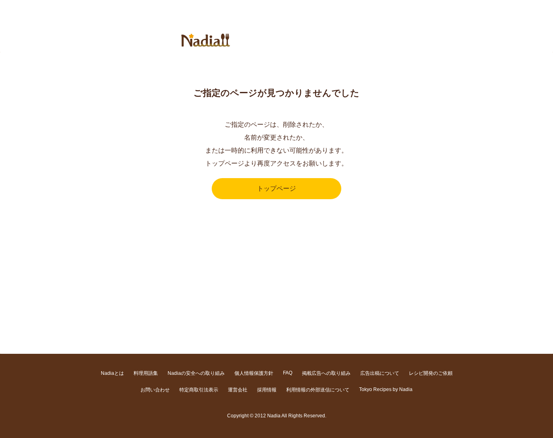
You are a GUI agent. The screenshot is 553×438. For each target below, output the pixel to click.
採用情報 (266, 390)
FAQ (287, 373)
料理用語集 (146, 373)
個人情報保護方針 (253, 373)
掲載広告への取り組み (326, 373)
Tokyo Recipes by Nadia (386, 389)
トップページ (276, 188)
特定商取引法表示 (198, 390)
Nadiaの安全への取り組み (196, 373)
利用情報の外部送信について (317, 390)
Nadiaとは (112, 373)
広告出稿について (379, 373)
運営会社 (237, 390)
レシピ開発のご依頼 (431, 373)
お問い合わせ (155, 390)
